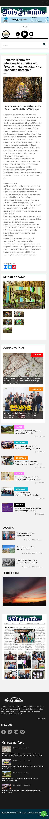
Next (45, 22)
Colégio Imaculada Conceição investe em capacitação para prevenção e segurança (20, 414)
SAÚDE (19, 427)
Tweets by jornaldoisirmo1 (12, 800)
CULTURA (37, 355)
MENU (24, 27)
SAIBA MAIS (41, 719)
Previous (3, 22)
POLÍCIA (19, 505)
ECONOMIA (20, 442)
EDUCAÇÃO (36, 389)
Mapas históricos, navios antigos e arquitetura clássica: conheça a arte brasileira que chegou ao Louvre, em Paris (22, 381)
